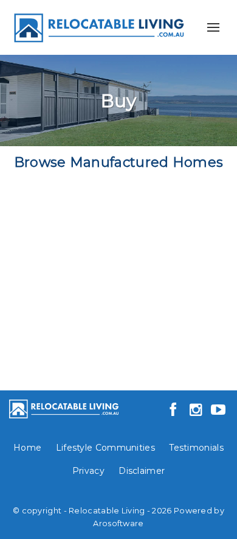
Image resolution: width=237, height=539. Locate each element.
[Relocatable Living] (98, 26)
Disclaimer (141, 470)
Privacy (88, 470)
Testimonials (196, 447)
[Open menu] (213, 27)
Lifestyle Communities (105, 447)
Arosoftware (118, 523)
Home (27, 447)
